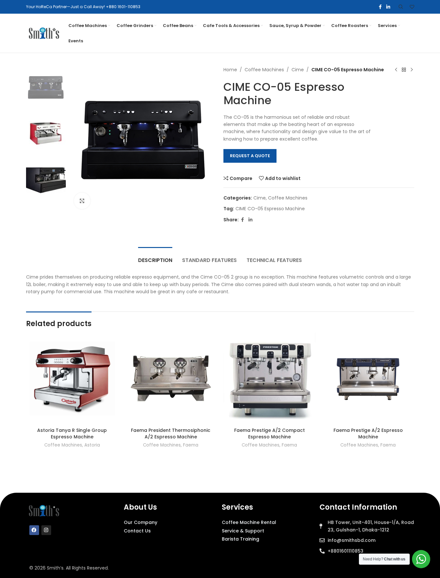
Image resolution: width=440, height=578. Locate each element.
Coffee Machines (264, 69)
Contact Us (137, 531)
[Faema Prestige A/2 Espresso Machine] (368, 378)
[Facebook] (34, 530)
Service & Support (243, 531)
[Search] (400, 6)
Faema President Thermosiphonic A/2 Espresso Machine (170, 433)
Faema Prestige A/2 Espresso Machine (368, 433)
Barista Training (240, 539)
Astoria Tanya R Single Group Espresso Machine (72, 433)
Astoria (92, 445)
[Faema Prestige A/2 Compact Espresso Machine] (269, 378)
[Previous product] (396, 70)
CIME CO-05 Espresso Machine (270, 208)
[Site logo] (44, 33)
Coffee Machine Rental (249, 522)
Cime (297, 69)
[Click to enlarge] (82, 201)
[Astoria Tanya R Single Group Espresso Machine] (72, 378)
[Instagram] (46, 530)
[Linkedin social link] (388, 7)
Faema (190, 445)
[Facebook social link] (380, 7)
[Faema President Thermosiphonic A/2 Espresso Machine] (171, 378)
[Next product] (412, 70)
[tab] (155, 257)
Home (230, 69)
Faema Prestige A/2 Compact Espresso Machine (269, 433)
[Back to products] (404, 70)
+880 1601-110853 (123, 6)
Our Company (140, 522)
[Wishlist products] (412, 6)
